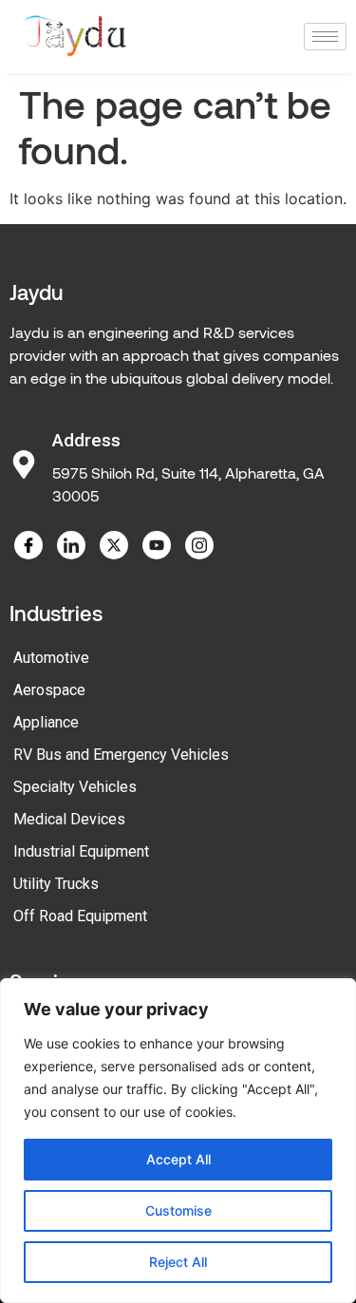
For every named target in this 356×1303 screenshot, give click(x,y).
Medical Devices (69, 819)
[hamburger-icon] (325, 36)
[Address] (23, 464)
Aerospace (49, 690)
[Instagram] (199, 545)
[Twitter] (114, 545)
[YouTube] (156, 545)
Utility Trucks (56, 884)
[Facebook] (28, 545)
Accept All (178, 1159)
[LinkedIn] (71, 545)
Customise (178, 1210)
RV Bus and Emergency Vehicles (121, 755)
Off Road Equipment (80, 916)
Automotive (51, 658)
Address (86, 440)
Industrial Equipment (81, 851)
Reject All (178, 1262)
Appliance (46, 722)
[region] (178, 1140)
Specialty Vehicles (75, 787)
